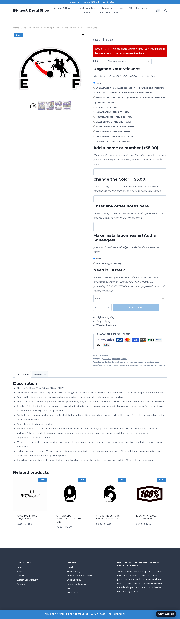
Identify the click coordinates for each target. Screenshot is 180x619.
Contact (20, 575)
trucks (122, 365)
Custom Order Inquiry (27, 579)
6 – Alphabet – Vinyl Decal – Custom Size (109, 517)
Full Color (107, 359)
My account (104, 12)
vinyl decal (129, 365)
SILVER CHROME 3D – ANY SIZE (115, 126)
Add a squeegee (108, 263)
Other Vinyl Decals (119, 359)
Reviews (21, 584)
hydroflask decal (100, 365)
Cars (113, 362)
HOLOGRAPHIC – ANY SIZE (113, 112)
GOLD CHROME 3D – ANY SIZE (114, 136)
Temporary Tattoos (112, 8)
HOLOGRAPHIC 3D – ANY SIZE (114, 117)
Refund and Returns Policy (79, 575)
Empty (146, 362)
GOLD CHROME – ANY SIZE (113, 131)
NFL (116, 12)
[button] (83, 35)
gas (157, 362)
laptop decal (113, 365)
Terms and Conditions (77, 584)
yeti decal (162, 365)
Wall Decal (139, 365)
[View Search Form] (164, 10)
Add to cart (136, 307)
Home (20, 567)
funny (152, 362)
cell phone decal (123, 362)
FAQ (130, 8)
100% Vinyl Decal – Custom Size (147, 517)
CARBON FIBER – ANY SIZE (113, 141)
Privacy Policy (73, 571)
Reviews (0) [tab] (40, 374)
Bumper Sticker (104, 362)
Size (95, 60)
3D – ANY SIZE (106, 107)
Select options (30, 533)
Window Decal (151, 365)
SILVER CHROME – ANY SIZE (113, 121)
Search (70, 567)
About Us (88, 12)
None (98, 83)
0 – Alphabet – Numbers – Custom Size (68, 518)
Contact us (142, 8)
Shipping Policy (74, 579)
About (19, 571)
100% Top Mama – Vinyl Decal (28, 517)
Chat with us (166, 613)
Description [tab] (23, 374)
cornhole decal (137, 362)
